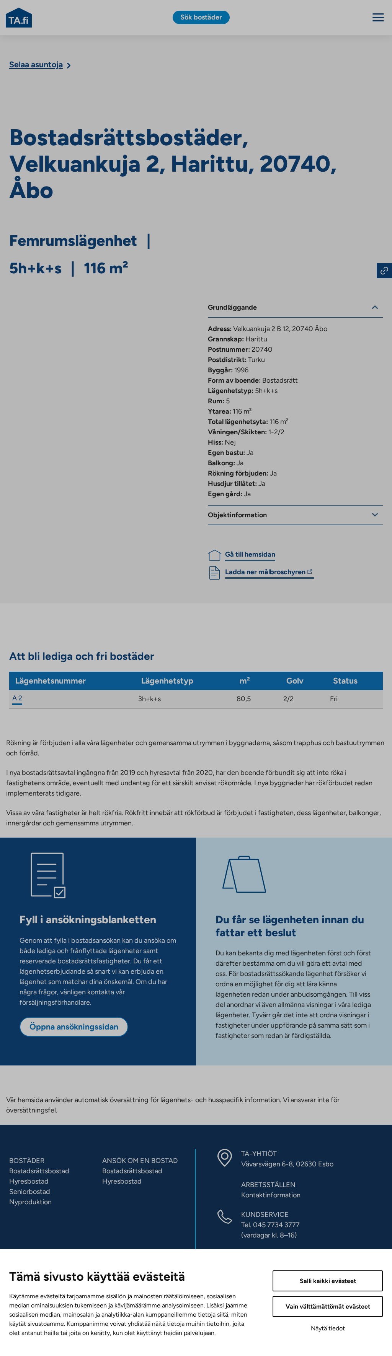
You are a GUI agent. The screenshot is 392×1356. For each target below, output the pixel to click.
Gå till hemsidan (250, 554)
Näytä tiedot (328, 1328)
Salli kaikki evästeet (328, 1281)
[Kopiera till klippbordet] (384, 270)
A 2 (17, 698)
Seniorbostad (29, 1191)
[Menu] (378, 17)
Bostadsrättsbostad (39, 1171)
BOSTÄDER (26, 1160)
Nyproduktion (30, 1202)
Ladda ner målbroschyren (265, 573)
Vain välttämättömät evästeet (328, 1306)
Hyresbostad (29, 1181)
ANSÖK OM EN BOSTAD (140, 1160)
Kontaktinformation (271, 1195)
